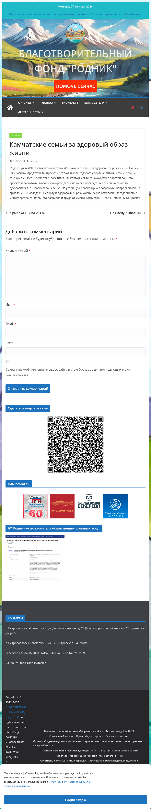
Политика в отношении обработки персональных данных (48, 14)
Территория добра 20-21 (120, 731)
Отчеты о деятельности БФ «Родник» (116, 14)
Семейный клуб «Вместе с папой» (118, 750)
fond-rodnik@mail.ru (34, 663)
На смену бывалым (125, 213)
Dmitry (33, 161)
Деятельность (29, 112)
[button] (33, 102)
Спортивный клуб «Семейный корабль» (63, 760)
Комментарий (18, 251)
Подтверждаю (75, 800)
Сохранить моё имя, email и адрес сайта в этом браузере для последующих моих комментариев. (68, 372)
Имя (10, 304)
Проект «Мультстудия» (89, 736)
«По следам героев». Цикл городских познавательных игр (89, 755)
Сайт (9, 343)
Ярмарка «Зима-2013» (27, 213)
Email (11, 324)
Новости (49, 102)
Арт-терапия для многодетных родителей (113, 760)
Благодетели (94, 102)
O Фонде (24, 102)
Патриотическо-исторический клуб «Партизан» (68, 750)
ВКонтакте (70, 102)
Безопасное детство (117, 736)
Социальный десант (61, 736)
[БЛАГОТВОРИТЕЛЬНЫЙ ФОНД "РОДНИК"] (10, 107)
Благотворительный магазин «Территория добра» (73, 731)
